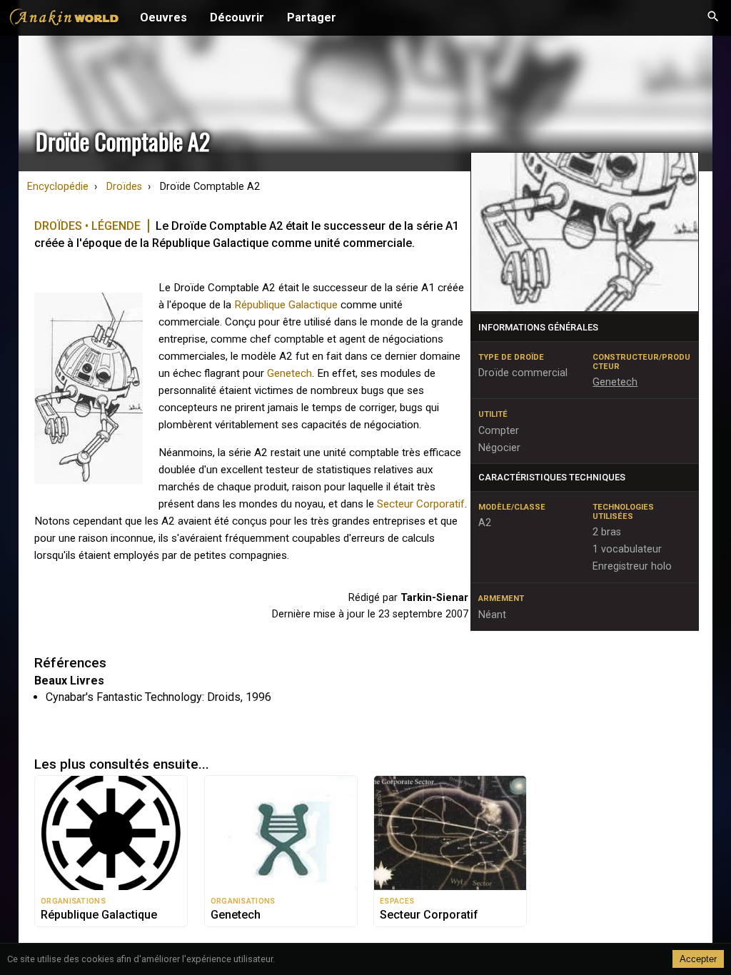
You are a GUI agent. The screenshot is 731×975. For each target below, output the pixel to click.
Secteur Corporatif (421, 503)
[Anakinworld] (64, 19)
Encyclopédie (58, 187)
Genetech (289, 373)
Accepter (698, 959)
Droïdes (124, 187)
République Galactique (286, 304)
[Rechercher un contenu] (713, 17)
